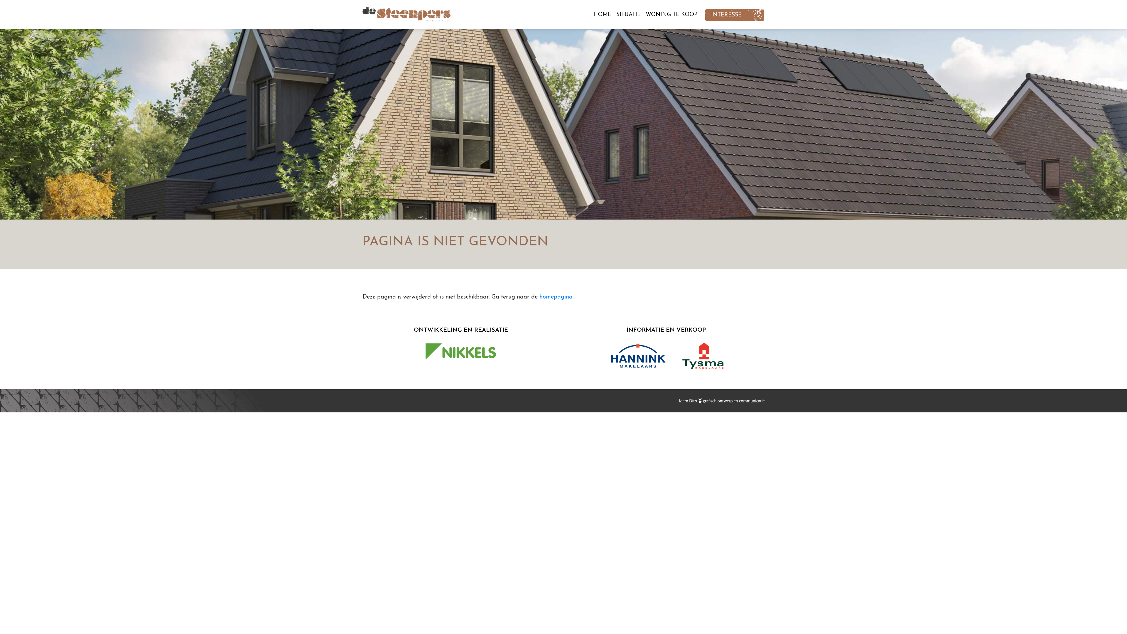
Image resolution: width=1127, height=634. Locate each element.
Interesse (726, 15)
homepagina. (556, 297)
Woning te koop (671, 15)
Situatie (628, 15)
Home (602, 15)
